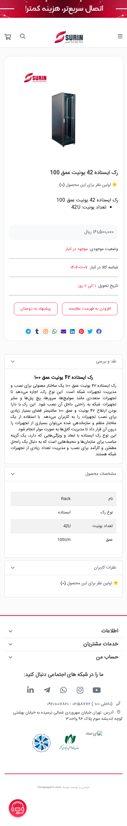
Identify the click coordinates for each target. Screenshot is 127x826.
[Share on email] (63, 331)
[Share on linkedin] (72, 331)
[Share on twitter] (90, 331)
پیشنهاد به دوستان (35, 308)
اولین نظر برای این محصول (88, 185)
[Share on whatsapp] (54, 331)
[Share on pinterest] (81, 331)
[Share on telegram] (28, 331)
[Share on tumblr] (36, 331)
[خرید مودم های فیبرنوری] (63, 9)
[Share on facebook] (99, 331)
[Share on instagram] (45, 331)
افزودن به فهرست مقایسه (90, 308)
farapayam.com (50, 787)
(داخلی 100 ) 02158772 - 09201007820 (80, 704)
